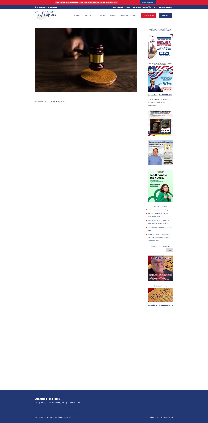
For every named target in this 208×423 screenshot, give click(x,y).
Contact (165, 15)
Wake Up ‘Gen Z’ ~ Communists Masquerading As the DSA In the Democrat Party (159, 237)
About (113, 15)
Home (76, 15)
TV (95, 15)
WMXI (62, 102)
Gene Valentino (42, 102)
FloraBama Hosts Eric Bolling (158, 210)
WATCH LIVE (148, 2)
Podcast (85, 15)
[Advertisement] (160, 348)
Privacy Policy (155, 417)
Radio (103, 15)
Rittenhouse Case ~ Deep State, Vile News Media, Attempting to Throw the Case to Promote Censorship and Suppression (85, 97)
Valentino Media (127, 15)
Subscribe (149, 15)
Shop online (152, 95)
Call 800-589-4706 (165, 95)
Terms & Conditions (167, 417)
